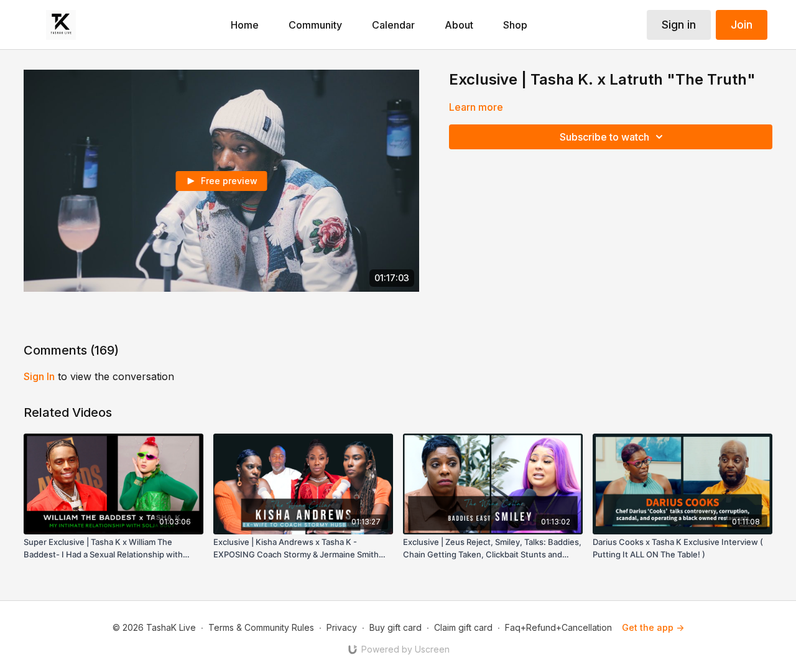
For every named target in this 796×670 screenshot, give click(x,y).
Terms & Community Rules (261, 627)
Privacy (341, 627)
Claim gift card (463, 627)
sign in (39, 376)
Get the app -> (653, 627)
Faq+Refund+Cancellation (558, 627)
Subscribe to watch (604, 137)
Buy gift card (395, 627)
